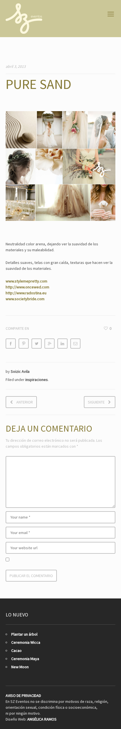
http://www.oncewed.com (27, 287)
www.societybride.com (25, 298)
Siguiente (96, 402)
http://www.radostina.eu (26, 292)
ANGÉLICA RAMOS (42, 719)
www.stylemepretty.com (26, 281)
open (110, 14)
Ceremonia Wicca (25, 642)
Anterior (24, 402)
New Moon (20, 666)
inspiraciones (36, 379)
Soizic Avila (20, 371)
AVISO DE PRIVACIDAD (23, 695)
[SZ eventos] (24, 18)
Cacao (16, 650)
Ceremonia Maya (25, 658)
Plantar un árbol (24, 634)
